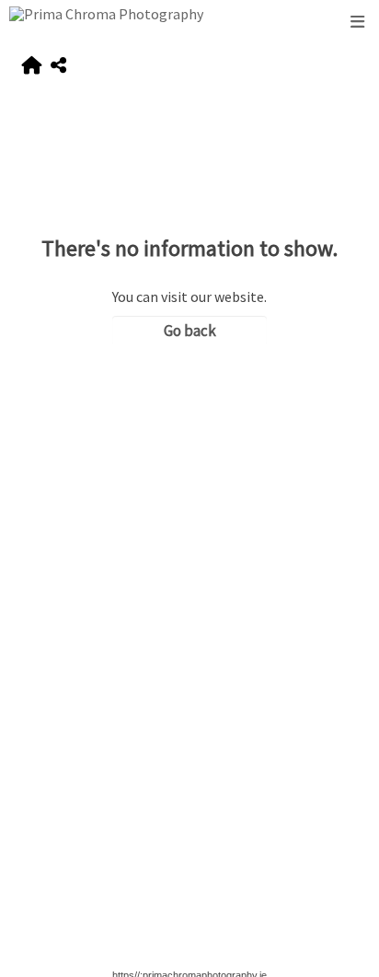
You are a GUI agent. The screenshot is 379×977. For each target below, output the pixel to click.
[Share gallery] (58, 66)
